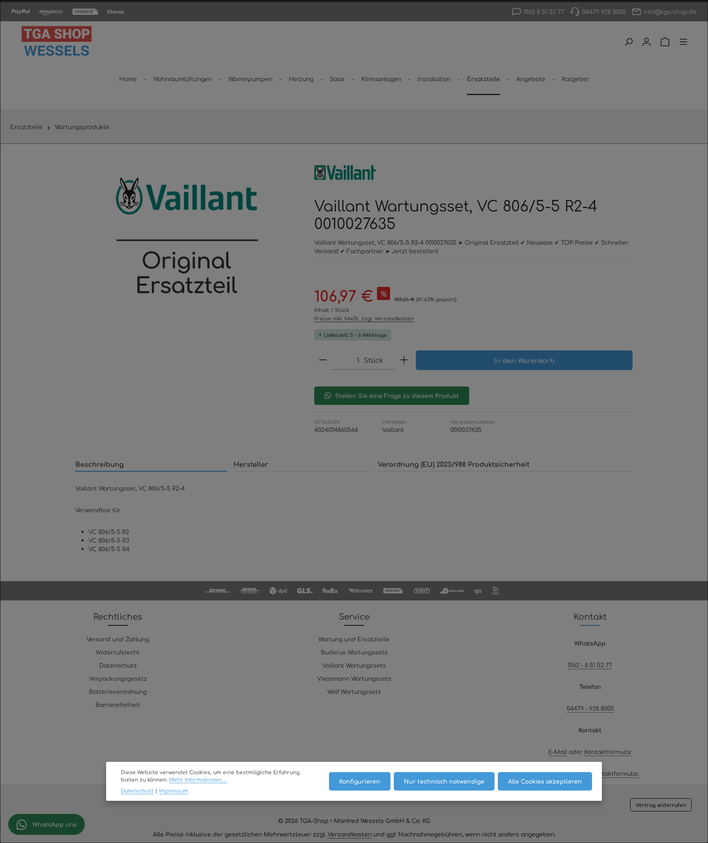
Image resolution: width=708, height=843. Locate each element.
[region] (186, 240)
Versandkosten (350, 834)
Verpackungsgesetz (118, 678)
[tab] (151, 464)
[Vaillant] (345, 172)
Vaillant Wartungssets (354, 665)
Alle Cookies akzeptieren (545, 781)
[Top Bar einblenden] (683, 42)
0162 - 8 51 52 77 (590, 664)
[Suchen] (628, 42)
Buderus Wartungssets (354, 652)
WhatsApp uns (54, 824)
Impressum (173, 790)
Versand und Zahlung (117, 639)
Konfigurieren (359, 781)
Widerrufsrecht (118, 652)
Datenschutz (118, 665)
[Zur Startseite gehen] (56, 41)
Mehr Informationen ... (198, 779)
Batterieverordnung (118, 691)
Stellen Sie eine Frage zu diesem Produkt (397, 395)
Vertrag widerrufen (660, 805)
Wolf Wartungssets (354, 691)
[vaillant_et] (186, 240)
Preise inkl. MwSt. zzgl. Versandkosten (364, 318)
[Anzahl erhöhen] (404, 360)
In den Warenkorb (524, 360)
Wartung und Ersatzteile (354, 639)
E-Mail (557, 751)
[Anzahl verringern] (322, 360)
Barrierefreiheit (117, 704)
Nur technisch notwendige (444, 781)
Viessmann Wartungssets (354, 678)
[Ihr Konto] (646, 42)
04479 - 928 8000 (590, 708)
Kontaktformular (608, 751)
